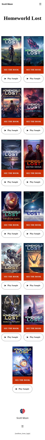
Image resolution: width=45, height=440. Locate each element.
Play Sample (12, 78)
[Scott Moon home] (22, 411)
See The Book (11, 70)
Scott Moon (22, 418)
